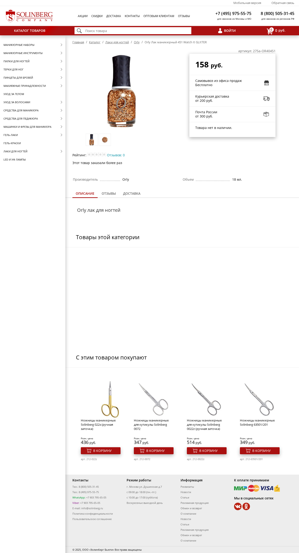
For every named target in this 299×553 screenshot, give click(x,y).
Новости (186, 492)
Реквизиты (187, 486)
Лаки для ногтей (15, 151)
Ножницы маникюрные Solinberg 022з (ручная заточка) (98, 424)
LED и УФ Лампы (15, 159)
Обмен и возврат (191, 508)
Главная (78, 42)
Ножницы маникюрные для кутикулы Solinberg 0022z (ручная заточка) (204, 424)
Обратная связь (282, 3)
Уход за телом (14, 94)
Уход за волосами (17, 102)
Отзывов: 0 (116, 155)
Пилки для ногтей (16, 61)
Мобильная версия (247, 3)
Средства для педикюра (21, 118)
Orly (137, 42)
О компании (188, 513)
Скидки (97, 16)
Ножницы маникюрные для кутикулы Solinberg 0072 (151, 424)
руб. (278, 30)
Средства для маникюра (21, 110)
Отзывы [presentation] (109, 193)
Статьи (185, 497)
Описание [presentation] (85, 193)
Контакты (132, 16)
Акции (83, 16)
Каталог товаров (29, 30)
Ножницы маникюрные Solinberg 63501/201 (257, 422)
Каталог (94, 42)
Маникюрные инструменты (23, 53)
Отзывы (184, 16)
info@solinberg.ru (92, 508)
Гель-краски (12, 143)
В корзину (102, 450)
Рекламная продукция (195, 503)
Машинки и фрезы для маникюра (27, 126)
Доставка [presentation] (131, 193)
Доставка (113, 16)
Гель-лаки (11, 135)
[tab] (85, 194)
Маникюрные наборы (19, 45)
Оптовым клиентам (158, 16)
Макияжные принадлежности (25, 86)
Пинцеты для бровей (18, 77)
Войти (230, 30)
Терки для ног (14, 69)
